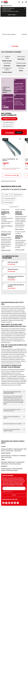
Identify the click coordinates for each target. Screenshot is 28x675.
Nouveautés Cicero (7, 126)
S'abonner (14, 495)
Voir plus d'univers (13, 206)
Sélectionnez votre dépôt (10, 175)
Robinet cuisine (11, 462)
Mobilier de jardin (21, 65)
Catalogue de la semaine (9, 118)
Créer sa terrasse (19, 229)
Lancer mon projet (19, 249)
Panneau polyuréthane (7, 449)
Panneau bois (15, 455)
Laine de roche (9, 450)
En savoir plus (14, 22)
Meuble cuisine (5, 463)
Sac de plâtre (8, 457)
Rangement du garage (12, 470)
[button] (11, 46)
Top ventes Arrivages (8, 122)
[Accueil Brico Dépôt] (6, 2)
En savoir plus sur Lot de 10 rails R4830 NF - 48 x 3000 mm (11, 157)
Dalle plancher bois (6, 455)
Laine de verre (17, 450)
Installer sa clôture (5, 250)
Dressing (3, 470)
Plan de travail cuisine (15, 463)
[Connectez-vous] (22, 2)
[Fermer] (25, 8)
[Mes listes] (19, 2)
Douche (21, 70)
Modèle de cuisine (7, 60)
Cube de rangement (6, 468)
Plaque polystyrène (18, 449)
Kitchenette (4, 462)
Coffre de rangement (17, 468)
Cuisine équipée (20, 462)
